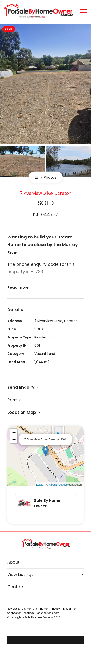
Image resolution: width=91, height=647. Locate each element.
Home (44, 609)
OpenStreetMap (58, 484)
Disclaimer (70, 609)
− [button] (14, 440)
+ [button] (14, 432)
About (13, 562)
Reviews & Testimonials (22, 609)
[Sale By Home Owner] (38, 11)
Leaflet (40, 484)
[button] (14, 400)
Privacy (55, 609)
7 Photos (48, 177)
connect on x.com (48, 613)
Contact (16, 587)
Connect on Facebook (20, 613)
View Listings (20, 574)
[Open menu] (83, 11)
